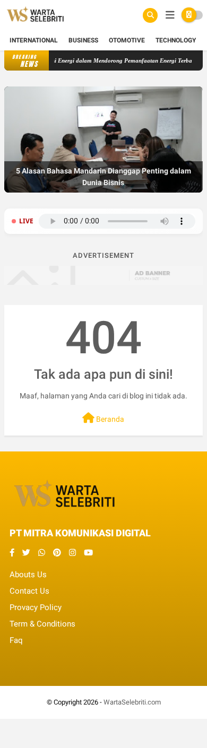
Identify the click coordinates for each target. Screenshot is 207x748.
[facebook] (12, 553)
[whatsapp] (41, 553)
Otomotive (127, 40)
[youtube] (88, 553)
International (34, 40)
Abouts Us (28, 574)
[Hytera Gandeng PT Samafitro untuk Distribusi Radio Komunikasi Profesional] (103, 190)
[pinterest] (57, 553)
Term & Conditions (42, 624)
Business (83, 40)
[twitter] (26, 553)
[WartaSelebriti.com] (35, 24)
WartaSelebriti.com (132, 702)
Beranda (109, 419)
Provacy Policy (36, 607)
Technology (176, 40)
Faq (16, 640)
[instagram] (72, 553)
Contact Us (29, 591)
